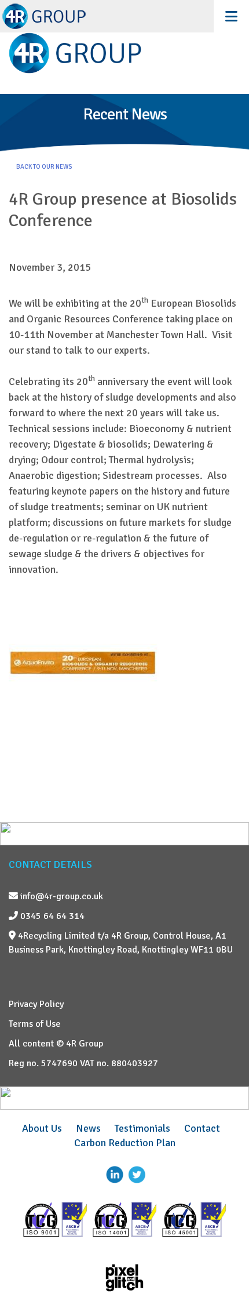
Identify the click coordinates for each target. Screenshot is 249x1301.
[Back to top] (222, 1263)
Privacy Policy (36, 1004)
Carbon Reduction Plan (124, 1142)
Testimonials (142, 1128)
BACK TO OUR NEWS (44, 166)
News (88, 1128)
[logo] (124, 53)
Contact (202, 1128)
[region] (124, 126)
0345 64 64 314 (51, 916)
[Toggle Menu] (231, 16)
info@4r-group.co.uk (60, 896)
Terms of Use (35, 1024)
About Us (42, 1128)
